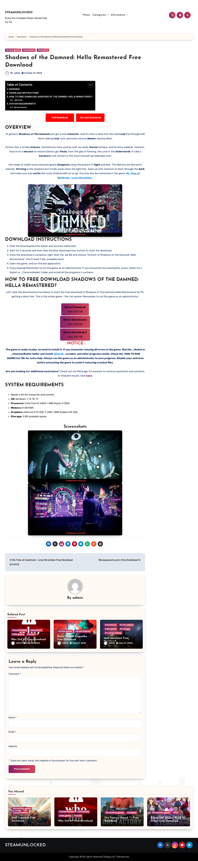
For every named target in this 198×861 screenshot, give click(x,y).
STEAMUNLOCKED (19, 12)
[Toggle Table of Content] (89, 84)
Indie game (18, 634)
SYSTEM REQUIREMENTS (22, 103)
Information (118, 15)
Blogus (108, 856)
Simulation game (22, 808)
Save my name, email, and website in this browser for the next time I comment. (54, 760)
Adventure (28, 50)
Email (12, 731)
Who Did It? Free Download (28, 639)
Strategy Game (113, 633)
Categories (99, 15)
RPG (175, 812)
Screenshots (20, 107)
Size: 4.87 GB (75, 309)
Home (86, 15)
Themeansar (122, 856)
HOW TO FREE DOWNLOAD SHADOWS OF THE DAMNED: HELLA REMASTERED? (50, 96)
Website (13, 746)
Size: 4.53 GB (75, 321)
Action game (13, 50)
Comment (15, 674)
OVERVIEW (14, 89)
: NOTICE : (18, 100)
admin (17, 73)
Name (12, 717)
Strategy (125, 629)
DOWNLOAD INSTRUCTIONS (24, 93)
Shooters (43, 50)
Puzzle (30, 634)
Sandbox (131, 812)
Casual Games (19, 630)
